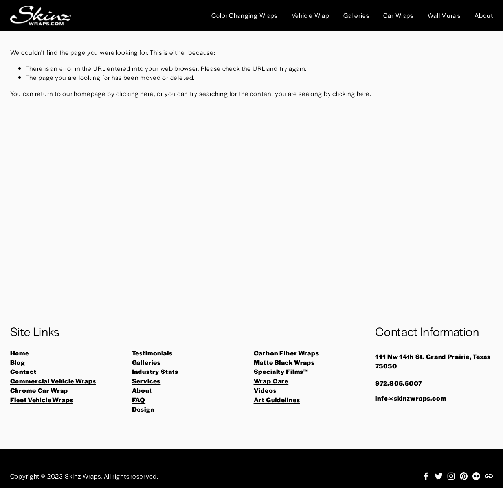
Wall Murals (444, 15)
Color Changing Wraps (244, 15)
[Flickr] (476, 476)
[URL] (489, 476)
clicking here (135, 93)
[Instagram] (451, 476)
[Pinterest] (464, 476)
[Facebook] (426, 476)
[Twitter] (438, 476)
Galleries (356, 15)
